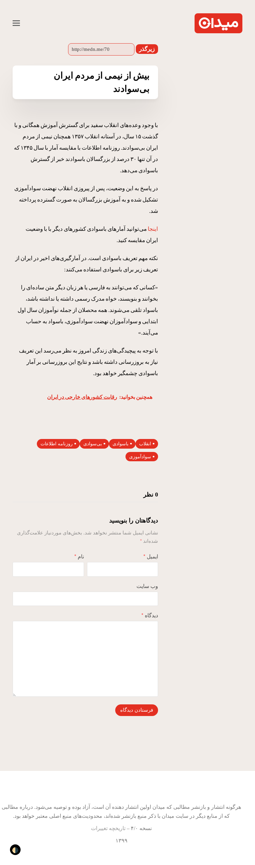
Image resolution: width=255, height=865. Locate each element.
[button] (16, 23)
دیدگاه (149, 615)
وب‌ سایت (147, 586)
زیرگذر (147, 49)
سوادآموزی (140, 456)
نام (79, 556)
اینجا (153, 229)
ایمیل (150, 556)
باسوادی (120, 443)
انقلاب (145, 443)
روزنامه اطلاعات (57, 443)
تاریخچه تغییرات (108, 828)
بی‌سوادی (92, 443)
